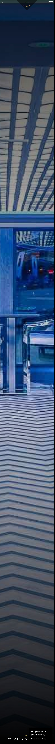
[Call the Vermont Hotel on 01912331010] (2, 2)
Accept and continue (38, 738)
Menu (50, 2)
